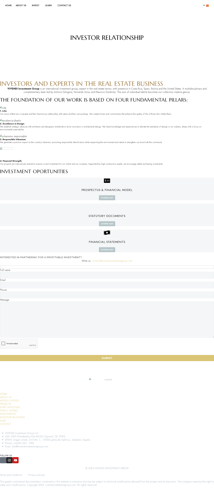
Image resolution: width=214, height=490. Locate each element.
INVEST (35, 5)
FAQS (3, 420)
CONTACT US (64, 5)
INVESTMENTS (8, 414)
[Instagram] (9, 460)
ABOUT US (21, 5)
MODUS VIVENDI (9, 400)
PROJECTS (5, 404)
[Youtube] (15, 460)
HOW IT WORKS (9, 410)
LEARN (48, 5)
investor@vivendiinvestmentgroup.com (112, 261)
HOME (8, 5)
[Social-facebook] (3, 460)
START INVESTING (10, 407)
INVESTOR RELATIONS (12, 417)
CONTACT (5, 424)
